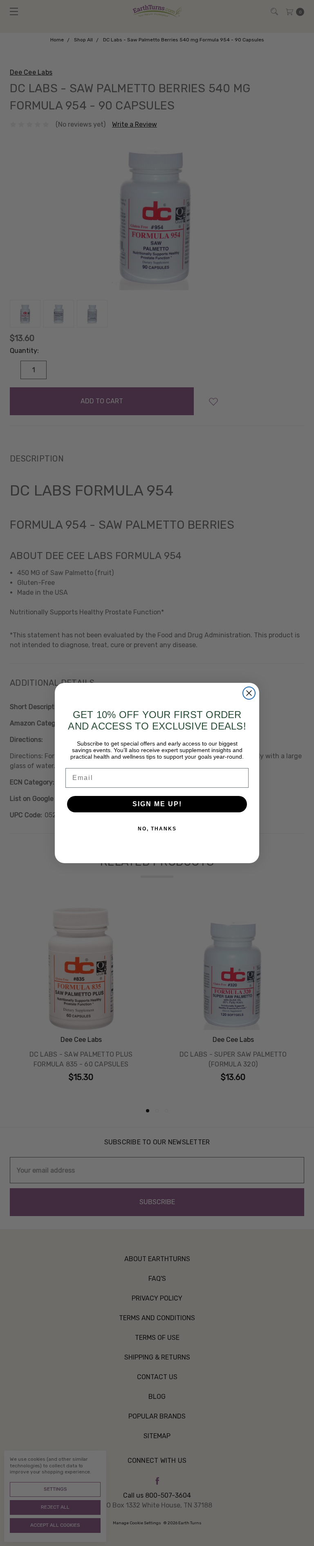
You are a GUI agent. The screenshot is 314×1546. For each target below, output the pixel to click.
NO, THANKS (157, 829)
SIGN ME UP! (157, 803)
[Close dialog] (249, 693)
